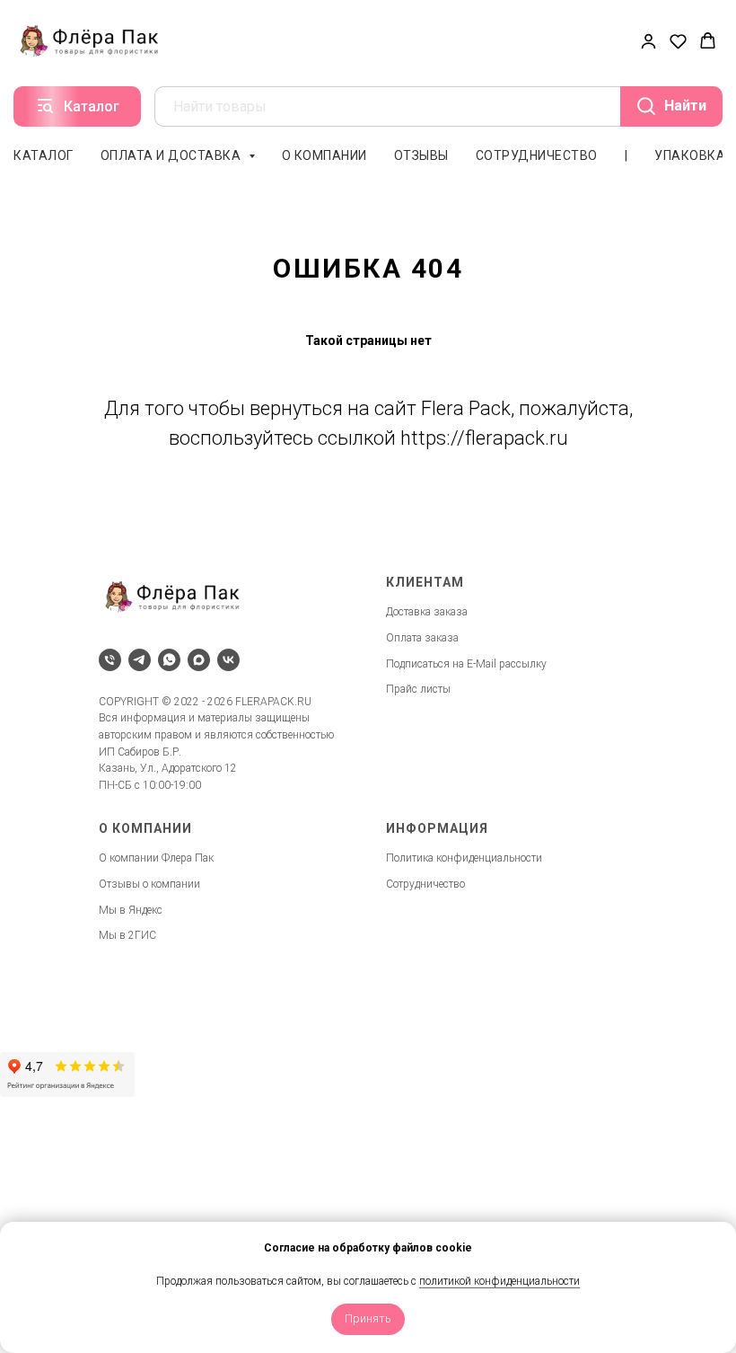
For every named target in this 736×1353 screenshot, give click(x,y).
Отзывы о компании (149, 884)
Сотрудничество (537, 155)
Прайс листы (418, 689)
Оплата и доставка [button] (172, 155)
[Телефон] (110, 660)
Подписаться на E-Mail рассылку (466, 664)
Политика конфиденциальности (464, 858)
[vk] (228, 660)
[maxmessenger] (199, 660)
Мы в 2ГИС (127, 935)
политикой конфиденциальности (499, 1281)
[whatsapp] (169, 660)
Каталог (43, 155)
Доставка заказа (427, 612)
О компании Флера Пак (156, 858)
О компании (324, 155)
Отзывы (421, 155)
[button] (648, 40)
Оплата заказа (422, 638)
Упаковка (689, 155)
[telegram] (139, 660)
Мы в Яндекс (130, 910)
